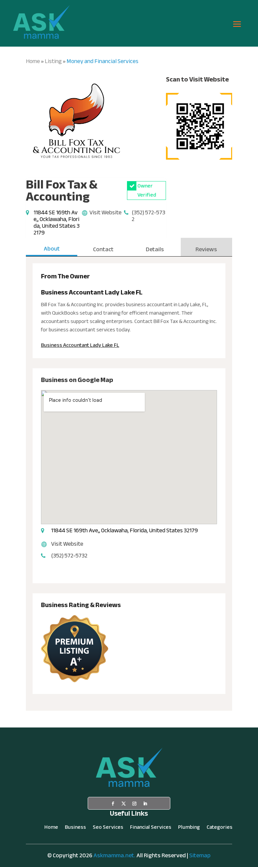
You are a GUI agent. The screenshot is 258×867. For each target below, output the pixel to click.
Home (33, 61)
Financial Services (150, 828)
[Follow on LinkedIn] (145, 804)
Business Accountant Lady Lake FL (80, 345)
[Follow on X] (124, 804)
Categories (219, 828)
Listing (53, 61)
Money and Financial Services (102, 61)
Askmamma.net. (114, 855)
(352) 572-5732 (148, 216)
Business (75, 828)
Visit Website (105, 212)
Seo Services (108, 828)
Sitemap (200, 855)
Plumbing (189, 828)
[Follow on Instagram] (134, 804)
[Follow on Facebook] (113, 804)
